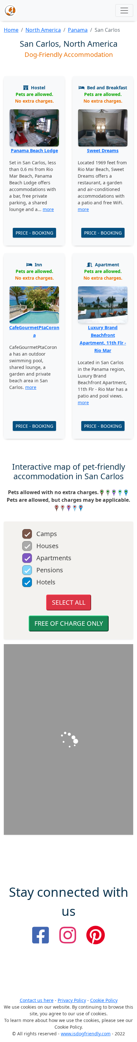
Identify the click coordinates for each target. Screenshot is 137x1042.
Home (11, 29)
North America (43, 29)
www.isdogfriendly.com (86, 1034)
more (48, 209)
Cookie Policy (104, 1000)
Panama (78, 29)
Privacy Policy (72, 1000)
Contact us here (37, 1000)
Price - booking (34, 233)
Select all (68, 602)
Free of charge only (68, 623)
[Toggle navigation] (124, 10)
